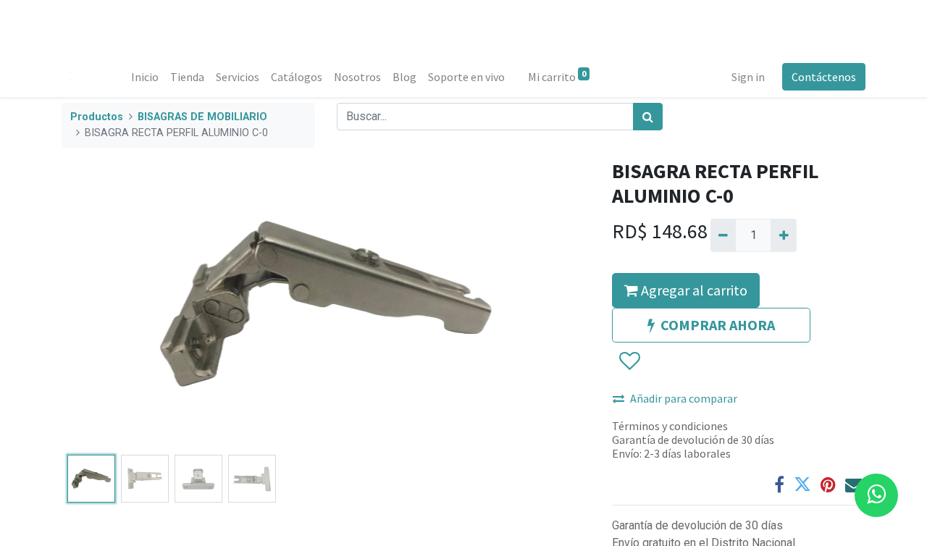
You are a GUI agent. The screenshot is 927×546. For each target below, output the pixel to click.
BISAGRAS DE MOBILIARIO (202, 117)
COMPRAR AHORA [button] (717, 325)
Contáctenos (824, 77)
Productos (96, 117)
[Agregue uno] (783, 235)
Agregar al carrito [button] (692, 290)
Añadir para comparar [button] (683, 398)
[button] (101, 304)
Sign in (748, 77)
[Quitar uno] (723, 235)
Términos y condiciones (670, 426)
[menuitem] (144, 76)
